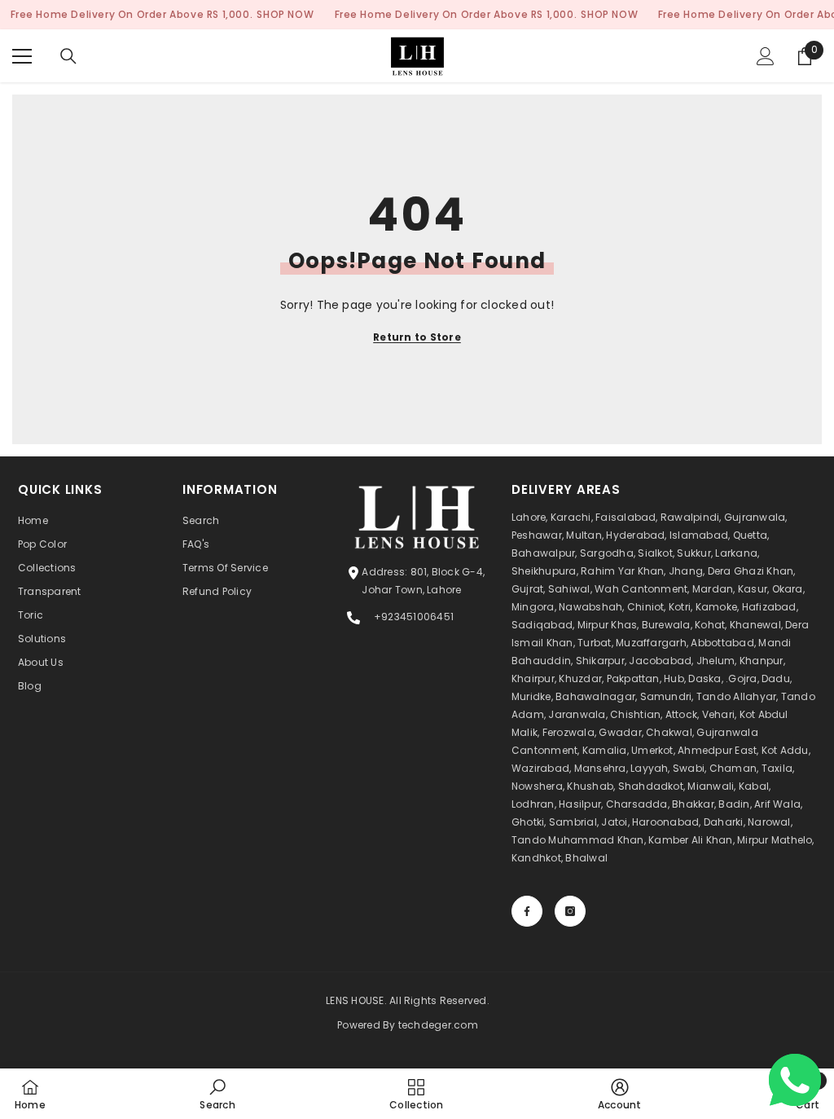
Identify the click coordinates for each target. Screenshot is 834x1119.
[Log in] (766, 56)
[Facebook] (526, 911)
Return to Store (417, 337)
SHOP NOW (285, 14)
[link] (217, 1094)
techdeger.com (438, 1025)
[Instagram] (570, 911)
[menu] (22, 56)
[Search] (68, 56)
